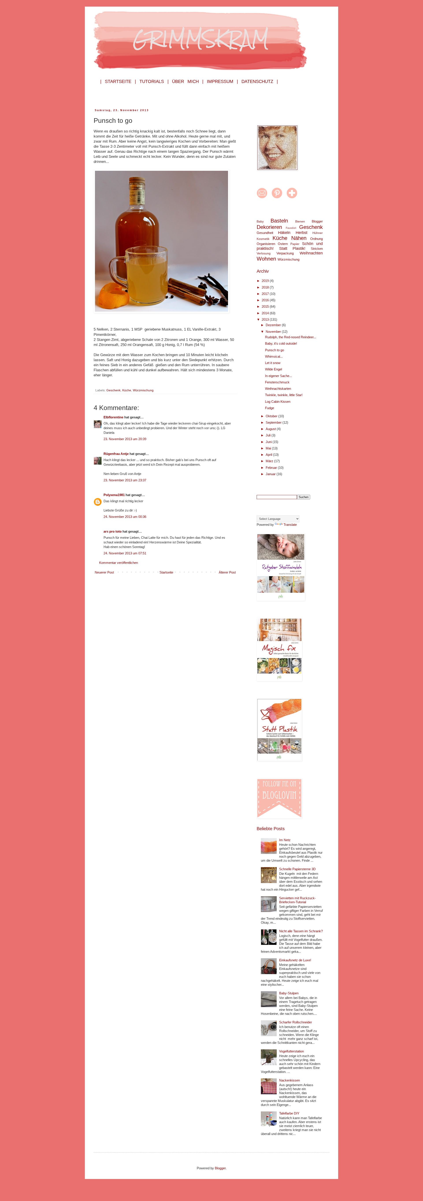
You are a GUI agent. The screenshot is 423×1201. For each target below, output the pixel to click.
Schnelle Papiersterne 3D (297, 869)
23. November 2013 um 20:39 (125, 439)
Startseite (166, 572)
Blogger (317, 221)
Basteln (279, 221)
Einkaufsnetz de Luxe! (295, 960)
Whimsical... (274, 356)
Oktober (272, 416)
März (270, 461)
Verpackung (285, 253)
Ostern (283, 244)
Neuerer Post (104, 572)
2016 (266, 300)
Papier (294, 244)
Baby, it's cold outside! (281, 343)
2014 (266, 313)
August (271, 429)
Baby (260, 221)
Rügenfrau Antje (116, 454)
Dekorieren (269, 227)
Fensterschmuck (277, 382)
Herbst (301, 232)
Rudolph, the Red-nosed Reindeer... (290, 337)
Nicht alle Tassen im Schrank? (301, 931)
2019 (266, 281)
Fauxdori (291, 228)
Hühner (317, 233)
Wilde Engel (273, 369)
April (269, 454)
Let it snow (272, 363)
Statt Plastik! (292, 248)
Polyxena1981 (114, 495)
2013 (266, 319)
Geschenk (113, 390)
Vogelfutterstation (291, 1051)
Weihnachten (311, 253)
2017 (266, 294)
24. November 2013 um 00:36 (125, 517)
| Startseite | (118, 81)
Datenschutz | (259, 81)
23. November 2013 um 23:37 (125, 480)
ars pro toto (113, 531)
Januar (271, 474)
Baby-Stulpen (289, 993)
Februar (272, 467)
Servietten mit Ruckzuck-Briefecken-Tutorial (297, 900)
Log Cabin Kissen (277, 401)
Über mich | (187, 81)
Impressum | (222, 81)
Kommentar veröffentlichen (118, 563)
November (274, 331)
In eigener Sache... (278, 376)
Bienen (300, 221)
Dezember (274, 325)
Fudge (269, 408)
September (274, 422)
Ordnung (316, 239)
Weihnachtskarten (278, 388)
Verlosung (264, 253)
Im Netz (285, 840)
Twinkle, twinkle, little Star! (283, 395)
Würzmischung (143, 390)
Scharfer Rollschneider (295, 1022)
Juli (268, 435)
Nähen (298, 238)
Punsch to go (274, 350)
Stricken (317, 248)
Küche (126, 390)
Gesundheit (265, 233)
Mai (269, 448)
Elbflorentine (113, 417)
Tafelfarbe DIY (289, 1113)
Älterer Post (227, 572)
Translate (290, 524)
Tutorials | (154, 81)
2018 (266, 287)
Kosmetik (263, 239)
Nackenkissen (289, 1080)
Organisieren (266, 244)
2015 (266, 306)
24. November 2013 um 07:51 (125, 553)
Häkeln (284, 232)
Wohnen (266, 259)
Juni (269, 442)
